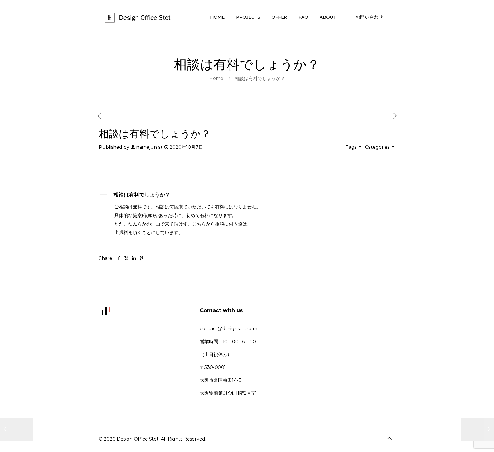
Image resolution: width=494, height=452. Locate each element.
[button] (247, 195)
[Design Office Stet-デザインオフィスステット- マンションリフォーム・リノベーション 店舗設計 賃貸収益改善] (138, 17)
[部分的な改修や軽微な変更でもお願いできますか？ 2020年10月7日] (477, 429)
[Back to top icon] (389, 438)
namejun (146, 147)
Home (216, 78)
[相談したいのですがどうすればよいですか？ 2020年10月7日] (16, 429)
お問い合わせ (369, 17)
